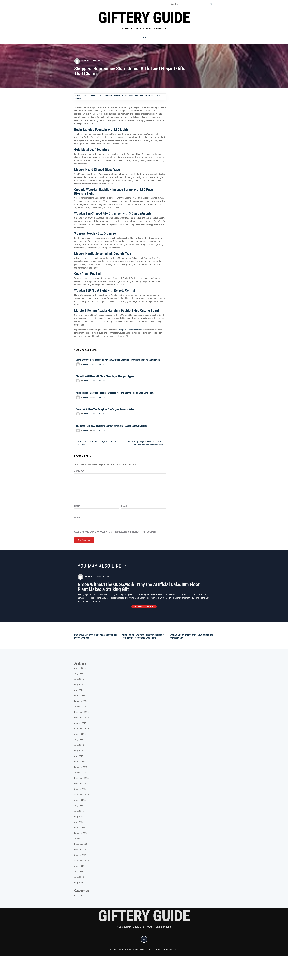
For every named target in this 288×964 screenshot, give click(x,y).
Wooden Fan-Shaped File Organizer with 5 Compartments (112, 213)
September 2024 (81, 794)
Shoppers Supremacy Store (130, 330)
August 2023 (80, 866)
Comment (80, 471)
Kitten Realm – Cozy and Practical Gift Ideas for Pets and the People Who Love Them (115, 392)
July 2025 (78, 739)
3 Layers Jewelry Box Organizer (95, 233)
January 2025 (80, 772)
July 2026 (78, 674)
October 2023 (80, 855)
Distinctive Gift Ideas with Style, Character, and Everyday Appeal (105, 376)
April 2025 (78, 756)
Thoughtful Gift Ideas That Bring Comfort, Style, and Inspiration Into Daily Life (111, 426)
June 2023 (79, 877)
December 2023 (81, 844)
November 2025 (81, 717)
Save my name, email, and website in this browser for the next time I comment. (115, 532)
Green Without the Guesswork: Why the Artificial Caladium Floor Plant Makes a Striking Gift (118, 359)
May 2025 (78, 750)
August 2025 (80, 734)
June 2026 (79, 679)
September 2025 (81, 728)
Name (77, 506)
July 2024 (78, 805)
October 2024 (80, 789)
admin (86, 61)
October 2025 (80, 723)
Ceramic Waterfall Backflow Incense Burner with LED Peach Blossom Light (114, 191)
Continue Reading (143, 607)
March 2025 (79, 761)
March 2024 (79, 827)
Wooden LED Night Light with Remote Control (104, 290)
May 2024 (78, 816)
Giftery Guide (144, 18)
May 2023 (78, 882)
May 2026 (78, 684)
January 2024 (80, 838)
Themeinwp (172, 949)
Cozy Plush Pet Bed (87, 274)
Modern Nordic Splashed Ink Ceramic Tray (102, 254)
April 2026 (78, 690)
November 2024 (81, 783)
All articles (78, 895)
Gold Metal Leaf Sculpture (91, 149)
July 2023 (78, 871)
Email (125, 506)
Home (144, 38)
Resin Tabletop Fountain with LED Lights (101, 129)
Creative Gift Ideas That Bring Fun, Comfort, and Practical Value (105, 409)
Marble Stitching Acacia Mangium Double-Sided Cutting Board (116, 310)
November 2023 (81, 849)
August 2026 (80, 668)
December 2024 (81, 778)
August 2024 (80, 800)
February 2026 (80, 701)
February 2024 (80, 833)
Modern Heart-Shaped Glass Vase (97, 170)
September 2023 (81, 860)
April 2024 (78, 822)
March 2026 (79, 695)
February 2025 (80, 767)
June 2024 (79, 811)
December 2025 (81, 712)
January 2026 (80, 706)
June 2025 (79, 745)
